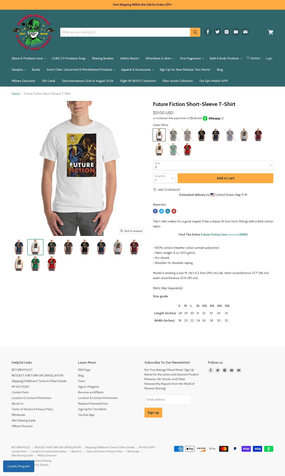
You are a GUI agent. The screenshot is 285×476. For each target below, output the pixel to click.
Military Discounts (23, 81)
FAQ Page (84, 370)
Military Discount (22, 426)
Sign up (153, 412)
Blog (220, 69)
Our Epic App (86, 415)
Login (269, 58)
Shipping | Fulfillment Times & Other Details (39, 381)
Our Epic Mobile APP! (214, 81)
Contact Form (20, 392)
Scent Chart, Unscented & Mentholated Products (80, 69)
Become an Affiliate (91, 392)
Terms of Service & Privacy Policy (32, 409)
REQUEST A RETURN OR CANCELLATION (37, 375)
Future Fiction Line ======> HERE (224, 234)
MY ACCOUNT (21, 386)
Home (16, 93)
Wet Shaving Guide (24, 420)
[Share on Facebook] (155, 211)
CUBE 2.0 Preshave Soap (69, 58)
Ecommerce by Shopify (35, 464)
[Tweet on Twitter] (161, 211)
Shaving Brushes (103, 58)
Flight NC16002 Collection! (138, 81)
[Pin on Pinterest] (174, 211)
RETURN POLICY (22, 370)
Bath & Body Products (225, 58)
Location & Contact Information (31, 398)
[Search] (195, 32)
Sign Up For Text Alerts (92, 409)
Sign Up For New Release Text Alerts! (185, 69)
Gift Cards (48, 81)
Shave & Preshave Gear (28, 58)
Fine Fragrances (191, 58)
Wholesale (18, 415)
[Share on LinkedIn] (167, 211)
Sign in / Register (88, 386)
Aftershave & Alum (159, 58)
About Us (17, 403)
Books (36, 69)
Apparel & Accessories (136, 69)
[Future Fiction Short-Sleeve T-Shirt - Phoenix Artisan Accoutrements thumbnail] (19, 247)
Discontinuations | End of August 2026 (87, 81)
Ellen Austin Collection (177, 81)
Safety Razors (129, 58)
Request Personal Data (93, 403)
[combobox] (125, 32)
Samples (18, 69)
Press (81, 381)
